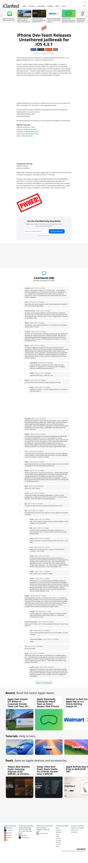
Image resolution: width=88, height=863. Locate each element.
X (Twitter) (9, 830)
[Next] (86, 16)
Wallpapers (59, 832)
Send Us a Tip (75, 830)
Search (58, 846)
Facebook (9, 828)
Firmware (58, 840)
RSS (8, 840)
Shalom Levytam (51, 53)
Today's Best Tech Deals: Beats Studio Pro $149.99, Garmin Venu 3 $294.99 (47, 770)
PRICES (57, 6)
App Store (24, 835)
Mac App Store (25, 837)
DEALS (63, 6)
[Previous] (1, 16)
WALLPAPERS (41, 6)
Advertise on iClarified (77, 828)
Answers (58, 838)
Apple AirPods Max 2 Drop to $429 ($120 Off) (77, 769)
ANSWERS (50, 6)
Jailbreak (58, 842)
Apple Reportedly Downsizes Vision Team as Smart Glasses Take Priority (69, 20)
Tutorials (58, 830)
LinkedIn (9, 835)
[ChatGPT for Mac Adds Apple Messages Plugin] (9, 17)
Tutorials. (12, 736)
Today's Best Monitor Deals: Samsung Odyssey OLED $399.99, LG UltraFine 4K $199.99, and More (38, 22)
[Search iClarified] (84, 6)
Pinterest (9, 833)
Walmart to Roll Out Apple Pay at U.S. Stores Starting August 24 (53, 20)
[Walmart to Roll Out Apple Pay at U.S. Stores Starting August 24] (54, 17)
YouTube (9, 837)
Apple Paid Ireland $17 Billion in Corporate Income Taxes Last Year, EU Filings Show (24, 21)
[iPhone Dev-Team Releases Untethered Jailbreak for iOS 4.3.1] (29, 202)
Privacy (83, 851)
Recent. (11, 693)
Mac (32, 127)
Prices (57, 834)
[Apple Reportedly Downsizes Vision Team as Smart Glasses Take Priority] (69, 17)
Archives (58, 844)
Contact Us (74, 832)
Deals (57, 836)
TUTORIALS (31, 6)
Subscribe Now (43, 833)
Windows (27, 127)
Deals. (10, 760)
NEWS (24, 6)
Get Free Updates (57, 231)
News (57, 828)
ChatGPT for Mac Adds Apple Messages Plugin (9, 19)
